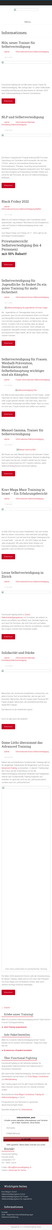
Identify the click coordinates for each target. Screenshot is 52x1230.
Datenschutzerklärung (10, 1217)
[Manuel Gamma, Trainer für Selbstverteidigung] (26, 449)
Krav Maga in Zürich (9, 1192)
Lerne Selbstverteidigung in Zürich (23, 574)
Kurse (30, 52)
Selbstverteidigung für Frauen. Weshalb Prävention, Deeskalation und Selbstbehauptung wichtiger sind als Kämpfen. (25, 367)
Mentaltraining (11, 1079)
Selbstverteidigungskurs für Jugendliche (17, 1199)
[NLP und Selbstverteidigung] (26, 135)
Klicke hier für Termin (17, 1170)
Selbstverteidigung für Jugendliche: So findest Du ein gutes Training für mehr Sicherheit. (24, 286)
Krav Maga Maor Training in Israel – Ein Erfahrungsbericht (24, 491)
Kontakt (4, 1212)
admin (6, 52)
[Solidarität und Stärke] (26, 671)
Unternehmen (26, 1109)
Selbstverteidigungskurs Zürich (13, 1194)
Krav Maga (32, 1076)
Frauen (18, 380)
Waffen (38, 209)
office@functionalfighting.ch (19, 1167)
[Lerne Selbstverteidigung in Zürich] (26, 592)
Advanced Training (9, 768)
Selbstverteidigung (41, 52)
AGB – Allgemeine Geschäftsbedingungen (17, 1215)
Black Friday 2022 (15, 201)
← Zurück (6, 1007)
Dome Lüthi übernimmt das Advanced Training (22, 744)
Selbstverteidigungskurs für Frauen (15, 1197)
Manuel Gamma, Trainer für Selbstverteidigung (22, 432)
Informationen (22, 52)
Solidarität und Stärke (18, 653)
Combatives (43, 1076)
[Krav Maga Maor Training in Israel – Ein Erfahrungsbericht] (26, 509)
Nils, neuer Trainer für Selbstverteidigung (18, 45)
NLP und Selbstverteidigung (23, 117)
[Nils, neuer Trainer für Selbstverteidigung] (26, 62)
